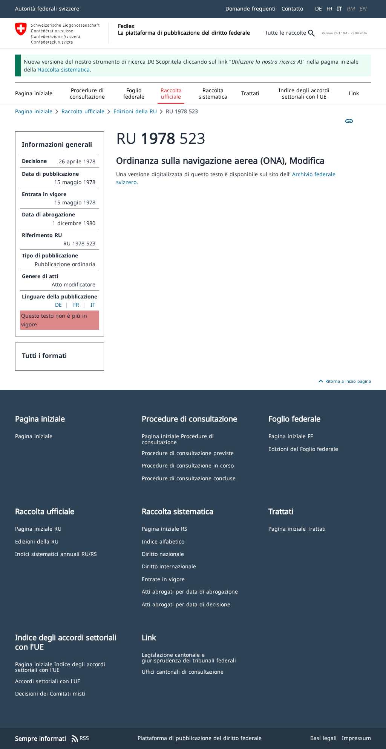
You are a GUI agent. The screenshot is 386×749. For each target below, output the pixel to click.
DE (318, 8)
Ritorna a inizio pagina (343, 381)
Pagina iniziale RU (38, 528)
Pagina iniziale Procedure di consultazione (178, 438)
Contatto (292, 8)
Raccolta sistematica (64, 69)
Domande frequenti (250, 8)
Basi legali (323, 737)
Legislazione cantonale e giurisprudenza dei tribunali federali (189, 657)
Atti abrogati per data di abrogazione (190, 591)
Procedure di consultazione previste (188, 452)
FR (329, 8)
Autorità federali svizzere (47, 8)
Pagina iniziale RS (164, 528)
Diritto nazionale (163, 553)
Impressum (356, 737)
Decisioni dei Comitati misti (50, 693)
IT (339, 8)
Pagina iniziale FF (290, 435)
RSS (79, 738)
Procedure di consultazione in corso (188, 465)
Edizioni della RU (135, 111)
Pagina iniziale (33, 111)
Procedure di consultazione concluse (189, 478)
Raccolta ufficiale (82, 111)
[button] (87, 93)
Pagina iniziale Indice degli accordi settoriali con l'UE (60, 667)
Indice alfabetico (163, 541)
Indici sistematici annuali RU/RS (56, 553)
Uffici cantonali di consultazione (183, 671)
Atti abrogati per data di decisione (186, 604)
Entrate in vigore (163, 578)
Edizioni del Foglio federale (303, 448)
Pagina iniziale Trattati (297, 528)
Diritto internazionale (169, 566)
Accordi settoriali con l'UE (47, 680)
